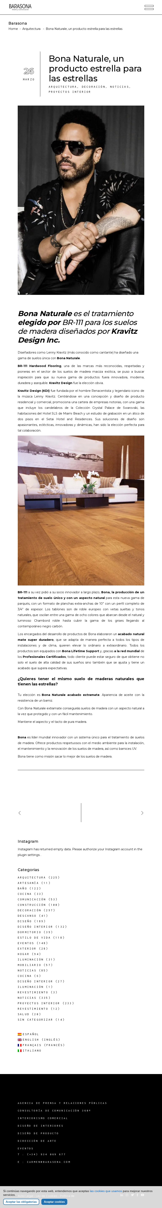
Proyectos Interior (70, 91)
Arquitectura (31, 29)
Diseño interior (35, 926)
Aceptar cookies (54, 1201)
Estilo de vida (34, 937)
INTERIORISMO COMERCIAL (43, 1118)
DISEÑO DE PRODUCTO (38, 1133)
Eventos (26, 943)
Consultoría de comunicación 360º (54, 1110)
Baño (22, 888)
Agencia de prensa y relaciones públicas (62, 1103)
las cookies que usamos (106, 1191)
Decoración (93, 86)
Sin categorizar (35, 1019)
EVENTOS (26, 1148)
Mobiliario (29, 965)
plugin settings (29, 855)
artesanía (28, 883)
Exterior (27, 948)
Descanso (27, 915)
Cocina (25, 893)
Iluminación (31, 959)
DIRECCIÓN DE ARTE (37, 1140)
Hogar (24, 954)
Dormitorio (29, 932)
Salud (24, 1014)
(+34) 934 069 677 (46, 1154)
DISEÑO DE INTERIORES (41, 1125)
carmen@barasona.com (49, 1161)
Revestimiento (33, 992)
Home (13, 29)
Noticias (119, 86)
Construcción (32, 904)
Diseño (25, 921)
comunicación (32, 899)
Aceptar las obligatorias (21, 1201)
